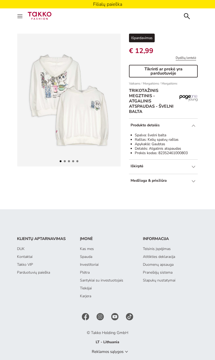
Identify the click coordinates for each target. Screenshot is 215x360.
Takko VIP (25, 264)
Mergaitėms (151, 83)
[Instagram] (100, 316)
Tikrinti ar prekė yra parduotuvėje (163, 71)
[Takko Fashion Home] (39, 15)
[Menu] (20, 15)
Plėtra (85, 272)
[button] (61, 161)
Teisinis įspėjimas (157, 248)
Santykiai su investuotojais (101, 280)
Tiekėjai (86, 288)
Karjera (85, 296)
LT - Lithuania (107, 342)
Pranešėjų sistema (158, 272)
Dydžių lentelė (186, 58)
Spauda (86, 256)
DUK (21, 248)
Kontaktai (25, 256)
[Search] (187, 15)
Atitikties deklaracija (159, 256)
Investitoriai (89, 264)
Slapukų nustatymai (159, 280)
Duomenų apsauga (158, 264)
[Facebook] (86, 316)
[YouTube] (115, 316)
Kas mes (87, 248)
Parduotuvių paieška (33, 272)
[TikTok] (129, 316)
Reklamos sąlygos (107, 351)
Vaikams (135, 83)
